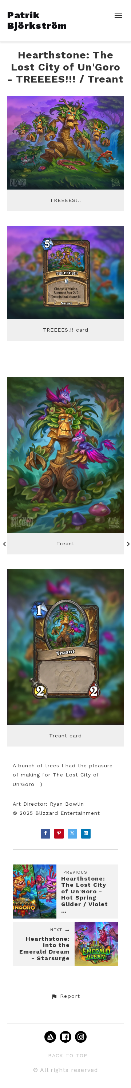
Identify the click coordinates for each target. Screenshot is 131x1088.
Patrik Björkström (37, 20)
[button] (65, 996)
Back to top (67, 1055)
